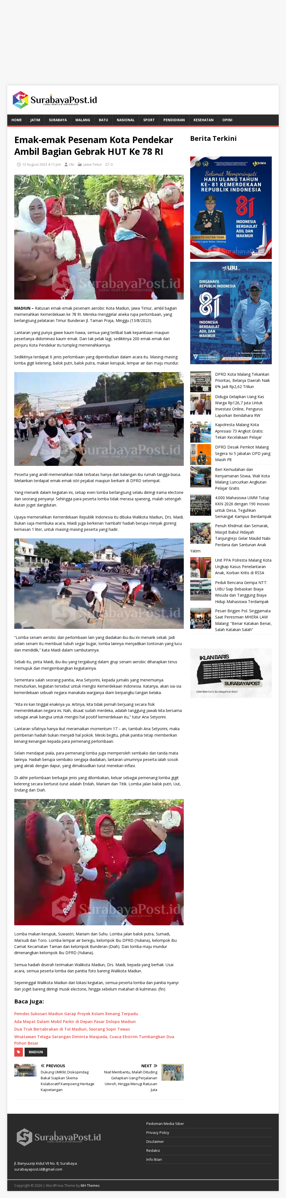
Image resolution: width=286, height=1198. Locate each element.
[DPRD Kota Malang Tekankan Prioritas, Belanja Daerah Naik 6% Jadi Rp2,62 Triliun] (200, 381)
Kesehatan (204, 120)
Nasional (126, 120)
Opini (227, 120)
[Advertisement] (143, 39)
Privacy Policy (157, 1132)
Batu (103, 120)
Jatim (35, 120)
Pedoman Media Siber (165, 1123)
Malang (82, 120)
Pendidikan (174, 120)
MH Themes (90, 1185)
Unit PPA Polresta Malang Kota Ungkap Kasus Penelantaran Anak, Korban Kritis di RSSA (243, 566)
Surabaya (58, 120)
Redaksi (153, 1150)
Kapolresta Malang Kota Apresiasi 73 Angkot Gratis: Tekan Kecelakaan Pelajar (239, 431)
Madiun (36, 1052)
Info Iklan (154, 1159)
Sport (149, 120)
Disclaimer (155, 1141)
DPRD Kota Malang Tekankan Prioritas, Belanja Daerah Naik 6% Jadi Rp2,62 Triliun (242, 380)
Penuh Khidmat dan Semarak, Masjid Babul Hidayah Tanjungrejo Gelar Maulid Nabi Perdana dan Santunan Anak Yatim (230, 538)
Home (16, 120)
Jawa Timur (93, 164)
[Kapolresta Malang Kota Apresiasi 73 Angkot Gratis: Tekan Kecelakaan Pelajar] (200, 432)
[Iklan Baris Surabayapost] (231, 694)
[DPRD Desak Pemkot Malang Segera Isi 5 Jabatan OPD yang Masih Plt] (200, 454)
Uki (71, 164)
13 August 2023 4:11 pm (41, 164)
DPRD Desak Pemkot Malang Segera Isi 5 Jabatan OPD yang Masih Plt (242, 453)
